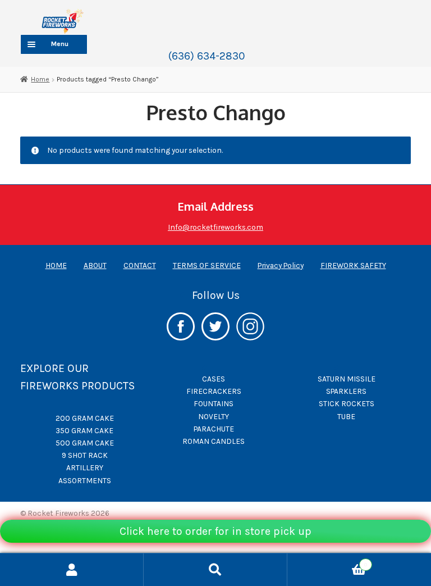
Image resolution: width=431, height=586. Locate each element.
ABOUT (95, 265)
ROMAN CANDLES (213, 441)
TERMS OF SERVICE (207, 265)
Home (40, 79)
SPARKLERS (346, 391)
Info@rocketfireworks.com (215, 226)
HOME (56, 265)
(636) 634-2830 (206, 55)
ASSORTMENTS (84, 480)
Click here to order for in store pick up (215, 531)
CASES (213, 378)
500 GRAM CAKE (85, 442)
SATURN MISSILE (346, 378)
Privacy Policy (281, 265)
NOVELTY (213, 416)
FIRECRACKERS (213, 391)
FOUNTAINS (213, 403)
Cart (327, 561)
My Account (72, 569)
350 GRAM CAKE (84, 430)
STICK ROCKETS (346, 403)
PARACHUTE (214, 428)
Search (215, 569)
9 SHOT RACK (85, 455)
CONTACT (139, 265)
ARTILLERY (84, 467)
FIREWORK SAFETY (353, 265)
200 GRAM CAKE (85, 418)
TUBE (346, 416)
